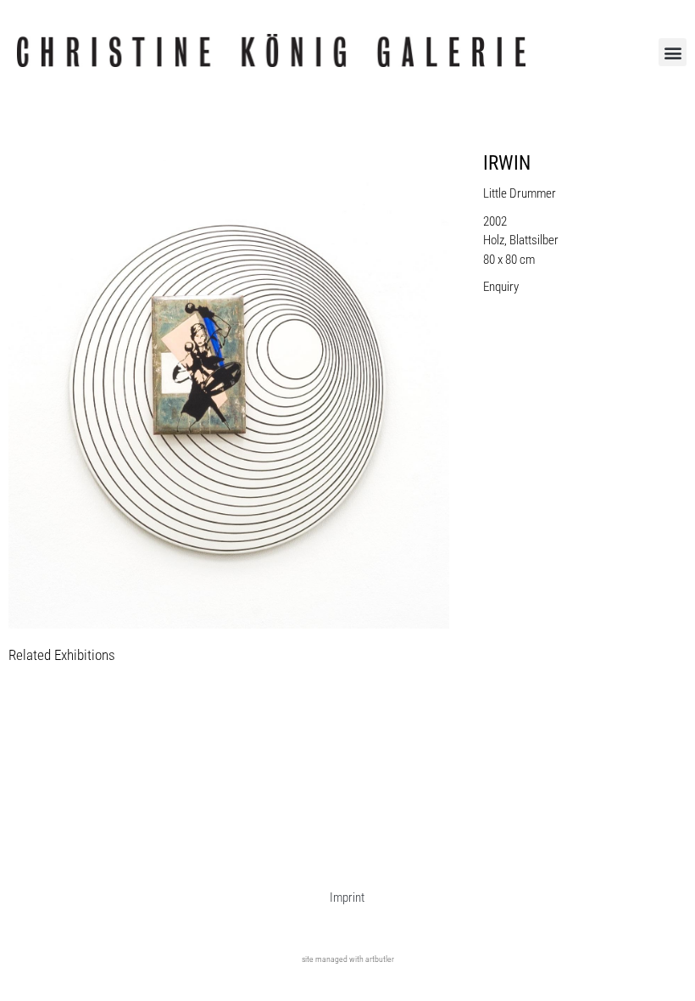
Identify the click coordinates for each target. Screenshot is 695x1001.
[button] (673, 52)
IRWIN (507, 163)
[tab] (61, 656)
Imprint (347, 897)
